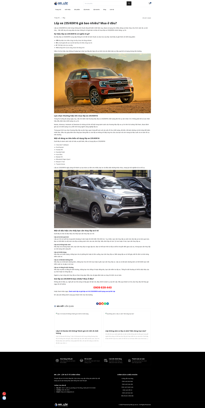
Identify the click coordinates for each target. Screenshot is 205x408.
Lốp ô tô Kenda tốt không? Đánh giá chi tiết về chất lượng (77, 332)
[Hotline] (4, 393)
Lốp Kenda (87, 9)
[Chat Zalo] (4, 398)
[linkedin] (107, 303)
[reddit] (102, 303)
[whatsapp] (105, 303)
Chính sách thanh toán (127, 387)
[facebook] (97, 303)
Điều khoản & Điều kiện (127, 396)
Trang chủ (58, 9)
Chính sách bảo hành (127, 381)
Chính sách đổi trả (127, 390)
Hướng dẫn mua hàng (127, 378)
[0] (149, 3)
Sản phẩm (77, 9)
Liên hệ (112, 9)
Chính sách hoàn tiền (127, 384)
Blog (104, 9)
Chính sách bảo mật (127, 393)
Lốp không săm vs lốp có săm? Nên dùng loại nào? (125, 331)
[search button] (129, 3)
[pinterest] (100, 303)
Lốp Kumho (96, 9)
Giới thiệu (67, 9)
